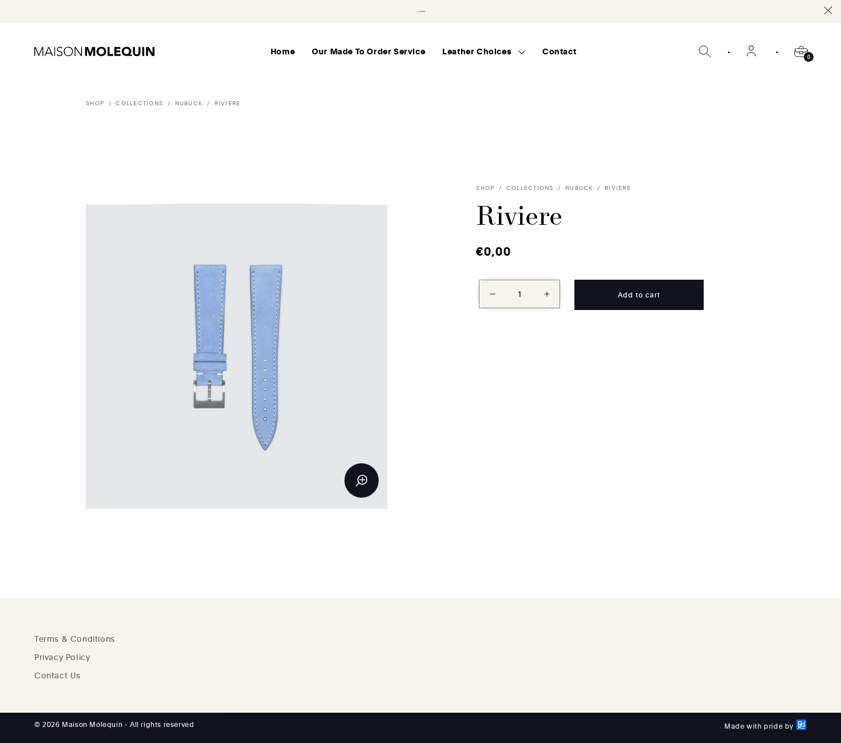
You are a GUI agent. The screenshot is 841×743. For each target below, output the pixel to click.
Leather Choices (478, 51)
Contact (559, 51)
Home (283, 51)
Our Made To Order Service (368, 51)
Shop (95, 103)
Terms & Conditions (74, 638)
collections (139, 103)
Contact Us (57, 675)
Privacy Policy (62, 656)
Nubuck (189, 103)
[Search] (704, 51)
